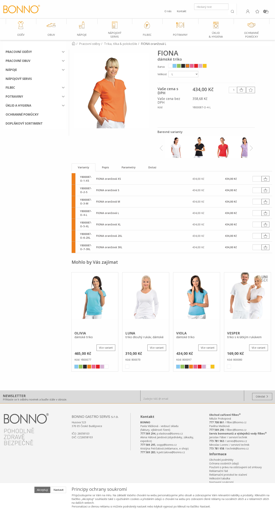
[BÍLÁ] (170, 66)
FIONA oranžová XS (108, 178)
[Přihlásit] (247, 11)
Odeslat (261, 396)
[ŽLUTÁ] (205, 66)
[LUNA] (146, 301)
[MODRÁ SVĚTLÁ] (174, 66)
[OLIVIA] (95, 301)
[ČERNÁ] (183, 66)
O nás (168, 11)
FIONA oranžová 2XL (109, 236)
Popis (105, 167)
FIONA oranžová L (107, 213)
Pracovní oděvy (19, 52)
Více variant (106, 347)
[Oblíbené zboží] (257, 11)
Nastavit (59, 490)
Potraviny (14, 96)
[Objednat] (265, 179)
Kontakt (181, 11)
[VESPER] (247, 301)
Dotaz (152, 167)
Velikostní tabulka (219, 478)
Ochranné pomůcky (22, 114)
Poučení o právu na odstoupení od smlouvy (235, 467)
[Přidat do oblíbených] (250, 90)
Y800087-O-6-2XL (86, 235)
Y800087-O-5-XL (86, 224)
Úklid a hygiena (18, 105)
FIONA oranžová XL (108, 224)
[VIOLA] (196, 301)
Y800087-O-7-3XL (86, 247)
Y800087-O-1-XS (86, 178)
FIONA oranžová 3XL (109, 247)
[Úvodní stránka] (73, 44)
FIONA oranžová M (108, 201)
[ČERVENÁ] (196, 66)
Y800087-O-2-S (86, 190)
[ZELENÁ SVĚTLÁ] (179, 66)
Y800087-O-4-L (86, 213)
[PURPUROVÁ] (192, 66)
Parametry (129, 167)
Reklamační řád (218, 471)
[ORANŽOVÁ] (187, 66)
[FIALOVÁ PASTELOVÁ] (200, 66)
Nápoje (11, 70)
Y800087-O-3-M (86, 201)
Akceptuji (42, 490)
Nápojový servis (19, 79)
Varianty (83, 167)
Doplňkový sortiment (24, 123)
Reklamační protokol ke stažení (228, 474)
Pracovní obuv (18, 61)
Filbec (10, 87)
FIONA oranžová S (107, 190)
